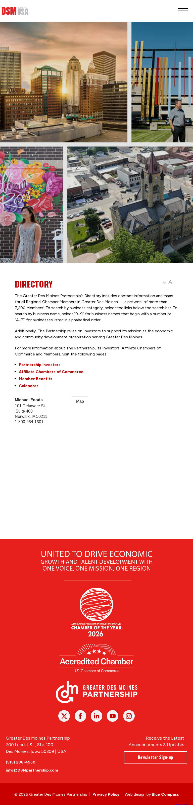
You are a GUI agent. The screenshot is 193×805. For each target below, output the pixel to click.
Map (80, 401)
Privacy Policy (105, 794)
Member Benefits (35, 378)
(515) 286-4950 (20, 762)
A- (164, 282)
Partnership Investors (40, 364)
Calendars (28, 385)
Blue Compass (165, 794)
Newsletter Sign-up (155, 757)
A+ (172, 281)
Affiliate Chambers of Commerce (51, 371)
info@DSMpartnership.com (32, 770)
